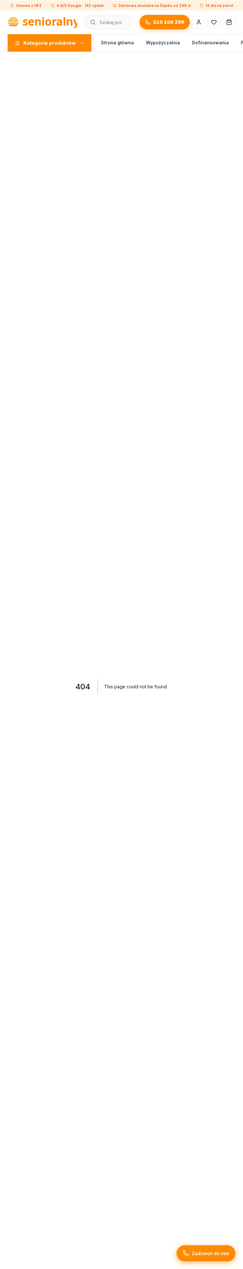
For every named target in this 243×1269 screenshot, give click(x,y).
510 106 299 (168, 22)
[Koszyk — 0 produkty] (229, 22)
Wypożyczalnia (163, 42)
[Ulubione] (214, 22)
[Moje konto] (198, 22)
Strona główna (117, 42)
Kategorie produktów (49, 43)
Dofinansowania (210, 42)
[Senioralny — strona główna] (42, 22)
